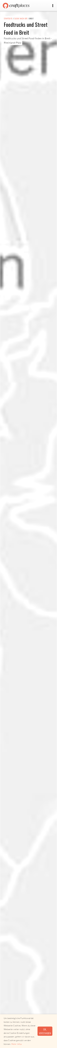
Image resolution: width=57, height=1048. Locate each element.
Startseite (8, 18)
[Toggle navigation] (52, 5)
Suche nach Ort (21, 18)
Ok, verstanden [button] (45, 1031)
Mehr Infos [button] (16, 1044)
